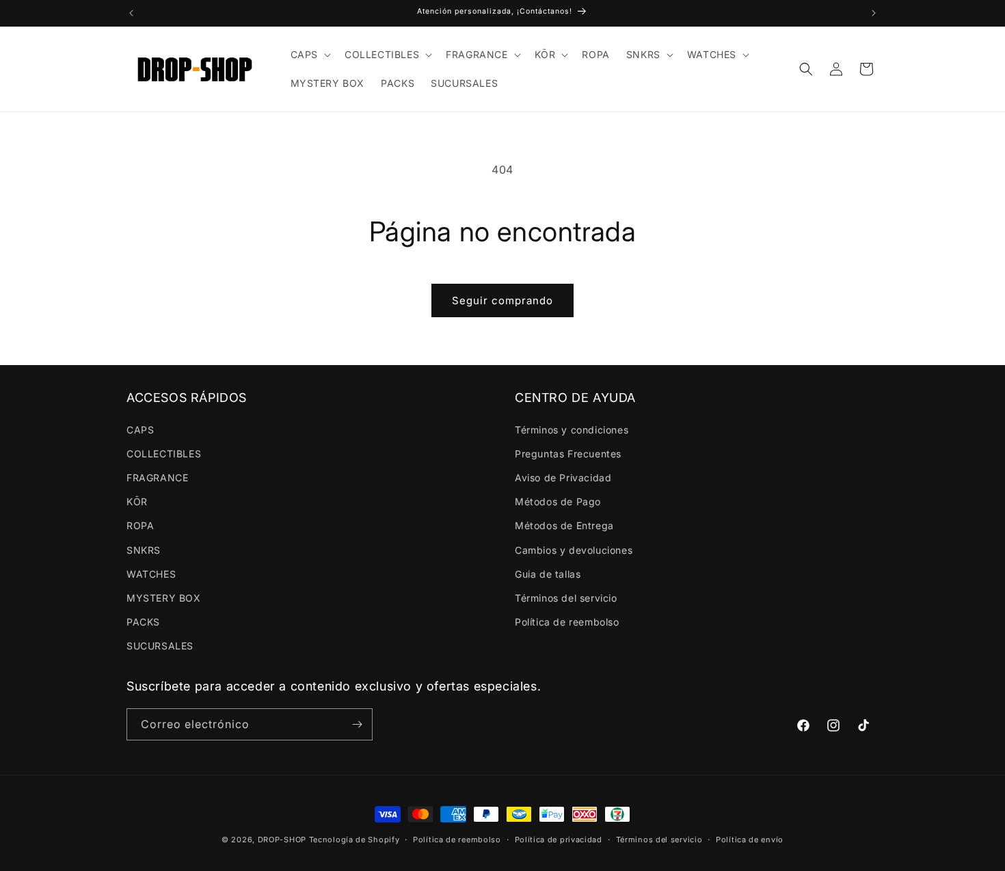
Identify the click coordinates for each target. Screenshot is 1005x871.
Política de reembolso (567, 622)
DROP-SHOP (282, 839)
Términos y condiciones (571, 430)
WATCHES (151, 574)
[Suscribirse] (357, 724)
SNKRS (143, 550)
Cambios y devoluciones (573, 550)
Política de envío (749, 839)
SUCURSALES (159, 646)
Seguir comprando (502, 300)
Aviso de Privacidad (563, 477)
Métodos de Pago (558, 501)
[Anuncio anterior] (131, 13)
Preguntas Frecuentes (568, 453)
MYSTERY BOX (163, 598)
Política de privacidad (558, 839)
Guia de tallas (547, 574)
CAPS (140, 430)
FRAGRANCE (157, 477)
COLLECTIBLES (163, 453)
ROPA (140, 525)
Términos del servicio (566, 598)
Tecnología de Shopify (354, 839)
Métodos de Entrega (564, 525)
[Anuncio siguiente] (874, 13)
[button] (309, 54)
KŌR (137, 501)
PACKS (143, 622)
